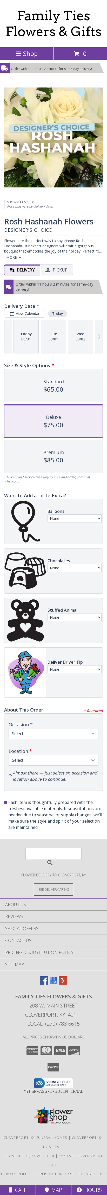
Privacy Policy (16, 1174)
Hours (92, 1189)
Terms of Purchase (55, 1174)
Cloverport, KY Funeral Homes (35, 1137)
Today (57, 313)
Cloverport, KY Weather (29, 1155)
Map (55, 1189)
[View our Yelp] (63, 983)
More (11, 257)
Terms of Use (92, 1174)
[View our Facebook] (44, 983)
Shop (30, 53)
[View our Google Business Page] (53, 983)
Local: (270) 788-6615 (53, 1023)
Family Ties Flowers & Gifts (54, 23)
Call (19, 1189)
